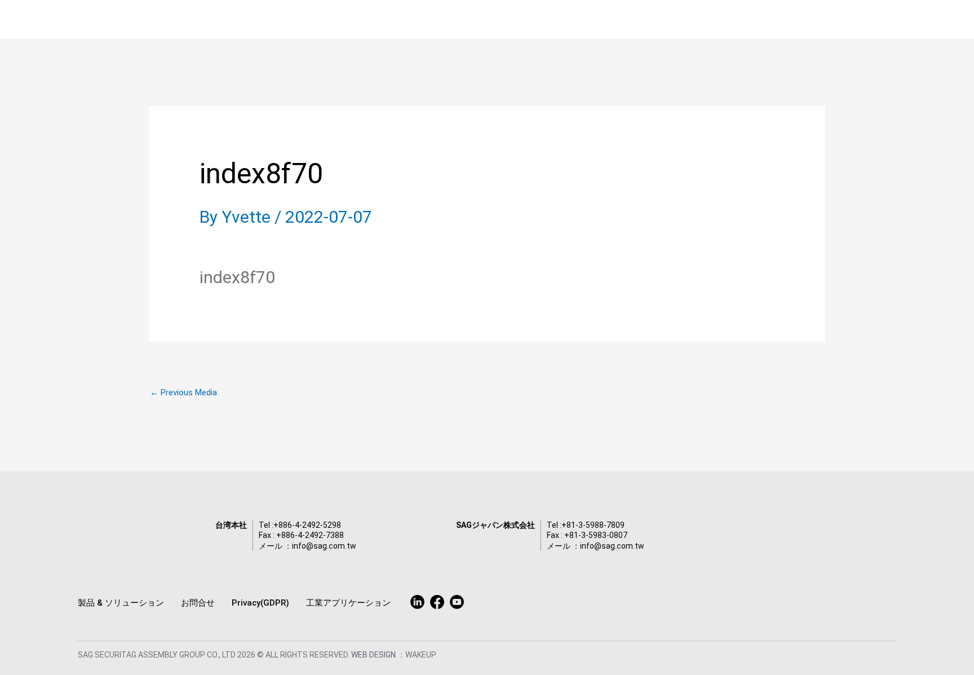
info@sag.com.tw (324, 545)
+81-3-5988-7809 (593, 525)
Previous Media (183, 393)
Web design (374, 654)
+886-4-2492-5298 (307, 525)
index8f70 (237, 277)
